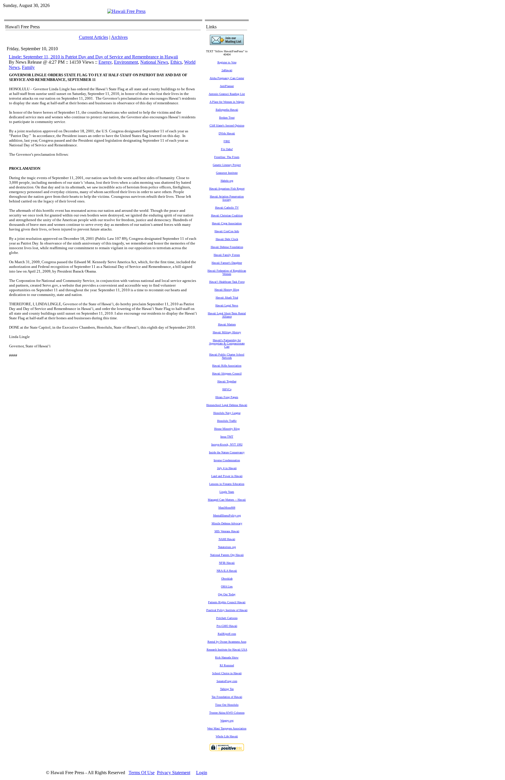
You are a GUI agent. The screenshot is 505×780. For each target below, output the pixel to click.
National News (154, 62)
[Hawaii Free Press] (126, 11)
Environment (126, 62)
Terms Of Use (142, 772)
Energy (105, 62)
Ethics (176, 62)
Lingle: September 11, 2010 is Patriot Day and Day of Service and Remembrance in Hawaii (93, 56)
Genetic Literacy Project (227, 165)
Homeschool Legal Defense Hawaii (226, 405)
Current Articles (93, 37)
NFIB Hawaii (227, 562)
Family (28, 67)
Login (201, 772)
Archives (119, 37)
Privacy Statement (173, 772)
